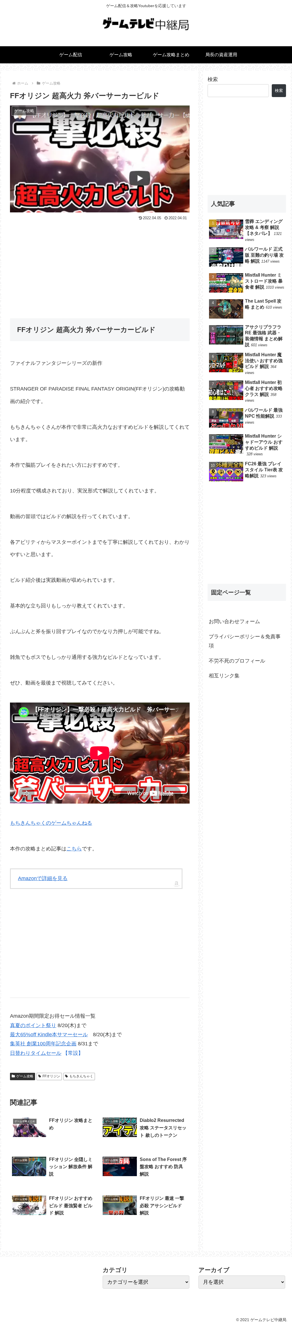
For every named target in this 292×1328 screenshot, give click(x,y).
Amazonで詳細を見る (43, 878)
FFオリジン (51, 1076)
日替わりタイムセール (35, 1053)
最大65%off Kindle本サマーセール (49, 1034)
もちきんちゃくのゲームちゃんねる (51, 823)
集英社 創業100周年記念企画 (43, 1044)
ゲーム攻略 (24, 1076)
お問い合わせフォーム (234, 621)
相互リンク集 (224, 676)
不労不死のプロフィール (237, 661)
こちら (74, 849)
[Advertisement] (100, 265)
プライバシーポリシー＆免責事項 (245, 641)
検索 (213, 79)
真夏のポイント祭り (33, 1025)
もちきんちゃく (81, 1076)
